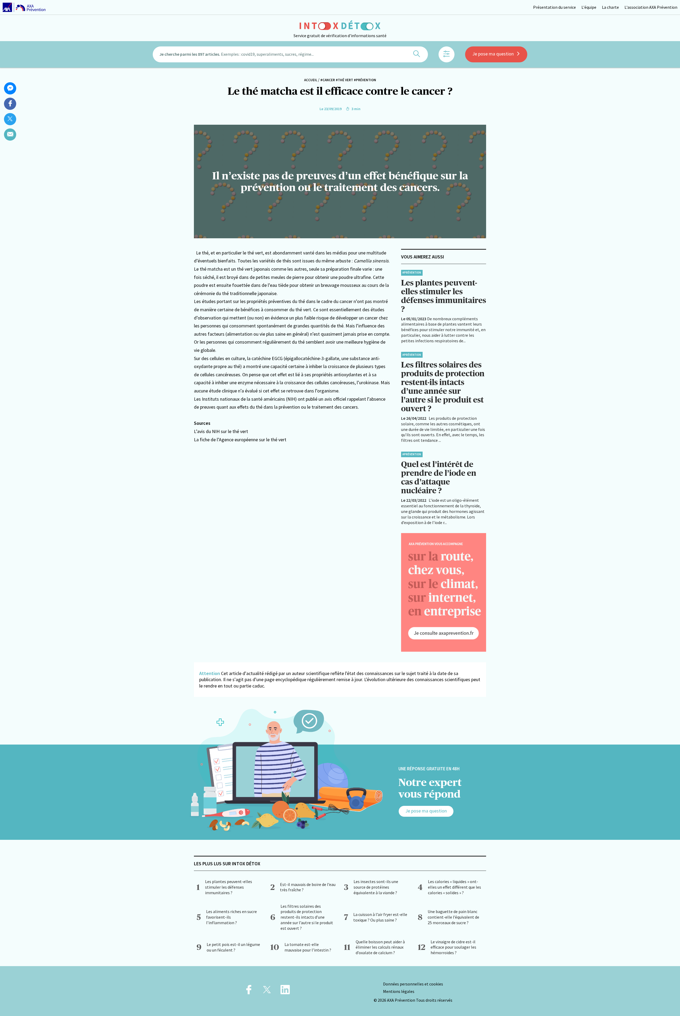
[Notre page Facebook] (248, 991)
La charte (610, 7)
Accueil (310, 80)
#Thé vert (344, 80)
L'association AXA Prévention (650, 7)
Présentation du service (554, 7)
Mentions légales (398, 991)
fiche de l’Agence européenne (229, 439)
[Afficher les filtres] (446, 54)
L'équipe (588, 7)
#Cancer (327, 80)
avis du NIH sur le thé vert (222, 431)
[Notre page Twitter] (267, 991)
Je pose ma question (493, 54)
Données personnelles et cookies (413, 984)
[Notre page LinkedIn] (285, 991)
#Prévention (365, 80)
